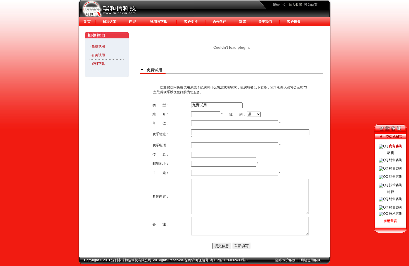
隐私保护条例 (285, 260)
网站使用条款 (310, 260)
